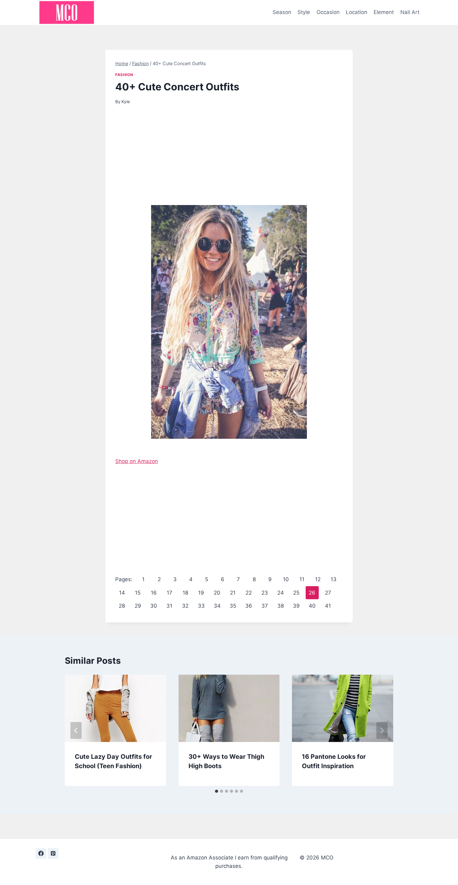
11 (301, 579)
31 (169, 606)
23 (264, 593)
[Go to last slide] (76, 730)
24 (280, 593)
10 (286, 579)
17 (169, 593)
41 (328, 606)
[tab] (216, 791)
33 (201, 606)
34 (217, 606)
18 (185, 593)
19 (201, 593)
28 (122, 606)
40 (312, 606)
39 (296, 606)
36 (248, 606)
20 (217, 593)
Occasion (328, 12)
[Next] (382, 730)
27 (328, 593)
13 (333, 579)
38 (280, 606)
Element (384, 12)
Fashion (124, 74)
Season (282, 12)
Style (304, 12)
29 (138, 606)
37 (264, 606)
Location (356, 12)
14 (122, 593)
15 (138, 593)
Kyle (126, 101)
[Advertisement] (229, 159)
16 (154, 593)
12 (318, 579)
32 (185, 606)
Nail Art (409, 12)
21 (233, 593)
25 (296, 593)
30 (153, 606)
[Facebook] (41, 853)
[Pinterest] (53, 853)
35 (233, 606)
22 (249, 593)
